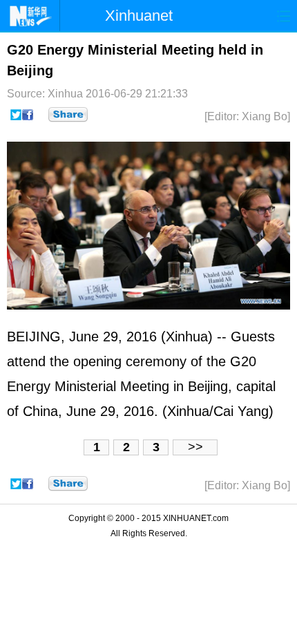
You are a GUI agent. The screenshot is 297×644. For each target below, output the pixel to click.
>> (195, 447)
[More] (68, 114)
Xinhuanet (139, 15)
